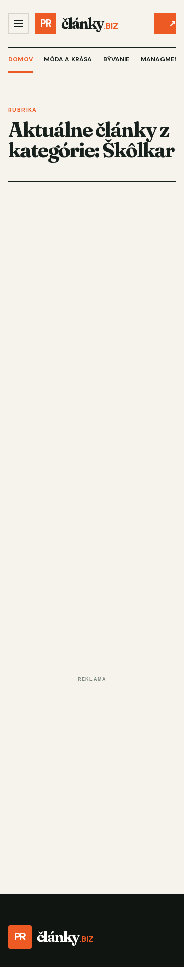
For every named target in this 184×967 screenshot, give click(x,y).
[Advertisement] (92, 778)
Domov (20, 59)
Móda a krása (68, 59)
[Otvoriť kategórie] (18, 23)
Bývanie (116, 59)
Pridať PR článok (172, 23)
